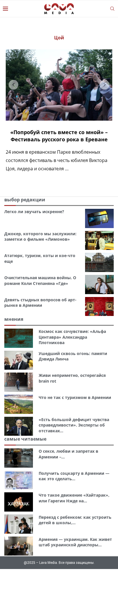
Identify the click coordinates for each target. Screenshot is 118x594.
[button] (13, 85)
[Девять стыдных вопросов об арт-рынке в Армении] (99, 306)
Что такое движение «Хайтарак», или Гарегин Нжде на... (74, 498)
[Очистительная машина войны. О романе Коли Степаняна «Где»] (99, 284)
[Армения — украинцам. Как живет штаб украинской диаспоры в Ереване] (18, 546)
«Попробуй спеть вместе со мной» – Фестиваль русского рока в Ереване (59, 136)
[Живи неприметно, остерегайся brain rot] (18, 382)
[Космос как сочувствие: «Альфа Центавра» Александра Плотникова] (18, 338)
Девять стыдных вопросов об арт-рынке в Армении (40, 302)
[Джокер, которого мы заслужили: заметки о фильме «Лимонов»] (99, 240)
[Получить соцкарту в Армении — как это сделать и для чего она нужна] (18, 480)
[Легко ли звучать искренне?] (99, 218)
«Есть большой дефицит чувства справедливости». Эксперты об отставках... (74, 425)
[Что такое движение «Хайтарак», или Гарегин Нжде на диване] (18, 502)
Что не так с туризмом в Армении (75, 397)
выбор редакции (24, 199)
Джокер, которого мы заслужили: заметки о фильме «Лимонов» (40, 236)
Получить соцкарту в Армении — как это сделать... (74, 476)
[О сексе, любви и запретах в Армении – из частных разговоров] (18, 458)
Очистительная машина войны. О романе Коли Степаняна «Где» (40, 280)
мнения (13, 319)
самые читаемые (25, 439)
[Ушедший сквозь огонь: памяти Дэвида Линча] (18, 360)
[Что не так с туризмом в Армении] (18, 404)
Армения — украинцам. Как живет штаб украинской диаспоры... (75, 542)
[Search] (112, 8)
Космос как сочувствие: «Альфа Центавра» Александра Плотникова (72, 337)
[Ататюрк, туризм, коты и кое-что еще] (99, 262)
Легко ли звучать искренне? (34, 211)
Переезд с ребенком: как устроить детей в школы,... (75, 520)
